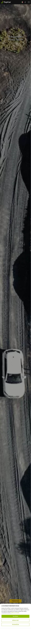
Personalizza (15, 624)
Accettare (15, 616)
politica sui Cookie (15, 612)
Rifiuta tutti (15, 620)
